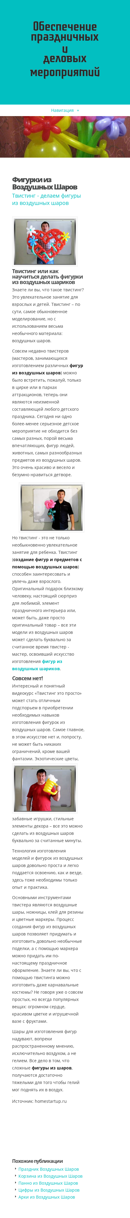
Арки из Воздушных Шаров (46, 1197)
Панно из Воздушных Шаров (48, 1183)
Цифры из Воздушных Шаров (49, 1190)
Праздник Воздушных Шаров (48, 1169)
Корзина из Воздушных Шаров (50, 1176)
